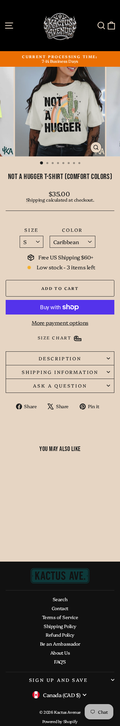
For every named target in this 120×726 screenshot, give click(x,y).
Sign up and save (58, 680)
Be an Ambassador (60, 643)
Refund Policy (60, 634)
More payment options (60, 323)
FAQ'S (60, 661)
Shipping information (60, 372)
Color (72, 229)
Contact (60, 608)
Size (31, 229)
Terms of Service (60, 617)
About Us (60, 652)
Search (60, 599)
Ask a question (60, 385)
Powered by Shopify (60, 721)
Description (60, 358)
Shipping (35, 200)
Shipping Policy (60, 626)
